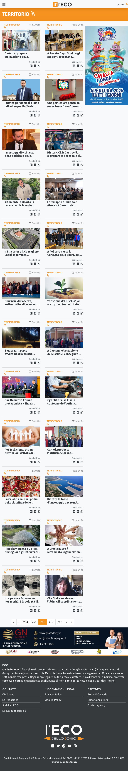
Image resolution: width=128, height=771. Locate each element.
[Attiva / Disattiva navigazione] (4, 4)
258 (59, 622)
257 (51, 622)
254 (25, 622)
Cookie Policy (53, 699)
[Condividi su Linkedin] (32, 65)
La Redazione (10, 699)
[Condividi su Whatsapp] (38, 65)
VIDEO (121, 4)
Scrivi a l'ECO (10, 705)
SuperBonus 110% (98, 699)
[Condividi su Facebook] (35, 65)
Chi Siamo (8, 694)
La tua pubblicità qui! (14, 710)
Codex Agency (96, 705)
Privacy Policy (53, 694)
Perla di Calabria (97, 694)
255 (34, 622)
